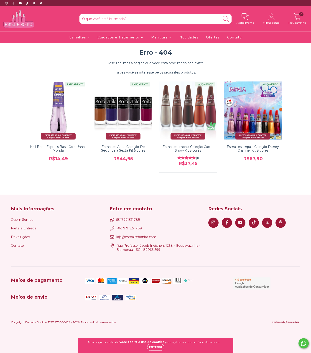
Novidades (188, 37)
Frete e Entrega (23, 228)
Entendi (155, 347)
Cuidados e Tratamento (118, 37)
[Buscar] (225, 19)
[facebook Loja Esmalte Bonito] (13, 3)
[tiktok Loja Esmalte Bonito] (27, 3)
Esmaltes (78, 37)
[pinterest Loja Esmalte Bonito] (41, 3)
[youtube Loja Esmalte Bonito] (20, 3)
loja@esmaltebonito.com (136, 237)
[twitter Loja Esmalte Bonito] (34, 3)
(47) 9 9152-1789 (129, 228)
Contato (234, 37)
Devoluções (20, 237)
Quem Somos (22, 220)
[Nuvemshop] (286, 322)
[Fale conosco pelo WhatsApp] (303, 343)
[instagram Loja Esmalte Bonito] (6, 3)
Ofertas (212, 37)
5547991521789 (128, 220)
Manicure (160, 37)
